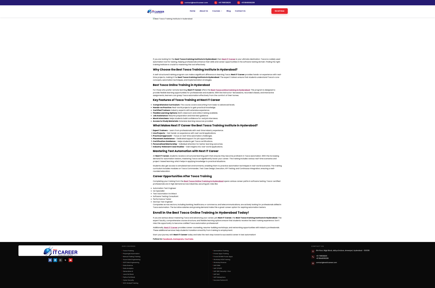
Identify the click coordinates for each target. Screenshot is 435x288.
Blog (229, 11)
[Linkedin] (55, 260)
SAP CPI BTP (218, 268)
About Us (204, 11)
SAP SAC (217, 274)
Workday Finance (220, 262)
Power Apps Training (221, 254)
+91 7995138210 (224, 2)
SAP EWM (217, 265)
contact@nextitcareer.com (196, 2)
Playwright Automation (131, 254)
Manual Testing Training (131, 256)
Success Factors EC (221, 280)
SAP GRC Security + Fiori (222, 271)
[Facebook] (50, 260)
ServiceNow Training (221, 251)
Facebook (167, 239)
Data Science (128, 265)
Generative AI (128, 271)
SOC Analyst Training (130, 283)
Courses (216, 11)
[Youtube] (70, 260)
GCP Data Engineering (131, 262)
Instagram (178, 239)
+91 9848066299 (248, 2)
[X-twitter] (65, 260)
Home (192, 11)
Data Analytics (128, 268)
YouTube (189, 239)
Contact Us (240, 11)
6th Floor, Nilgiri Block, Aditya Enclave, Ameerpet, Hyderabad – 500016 (343, 250)
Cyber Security (128, 280)
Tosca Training (128, 251)
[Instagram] (60, 260)
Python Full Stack (129, 277)
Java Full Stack (128, 274)
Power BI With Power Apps (223, 256)
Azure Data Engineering (131, 259)
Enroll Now (279, 11)
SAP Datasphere (220, 277)
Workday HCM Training (222, 259)
